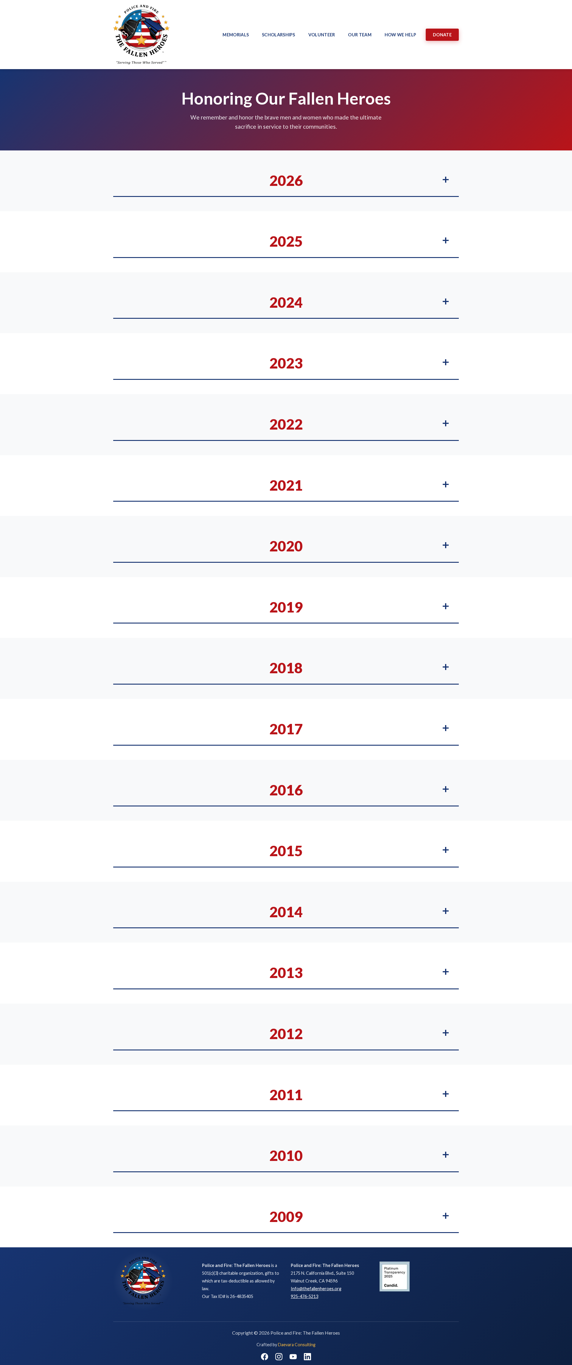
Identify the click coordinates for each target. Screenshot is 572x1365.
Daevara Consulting (296, 1344)
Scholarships (278, 34)
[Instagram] (278, 1356)
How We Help (400, 34)
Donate (442, 34)
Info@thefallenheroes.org (316, 1288)
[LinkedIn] (307, 1356)
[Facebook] (264, 1356)
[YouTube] (293, 1356)
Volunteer (321, 34)
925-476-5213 (304, 1296)
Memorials (236, 34)
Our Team (359, 34)
